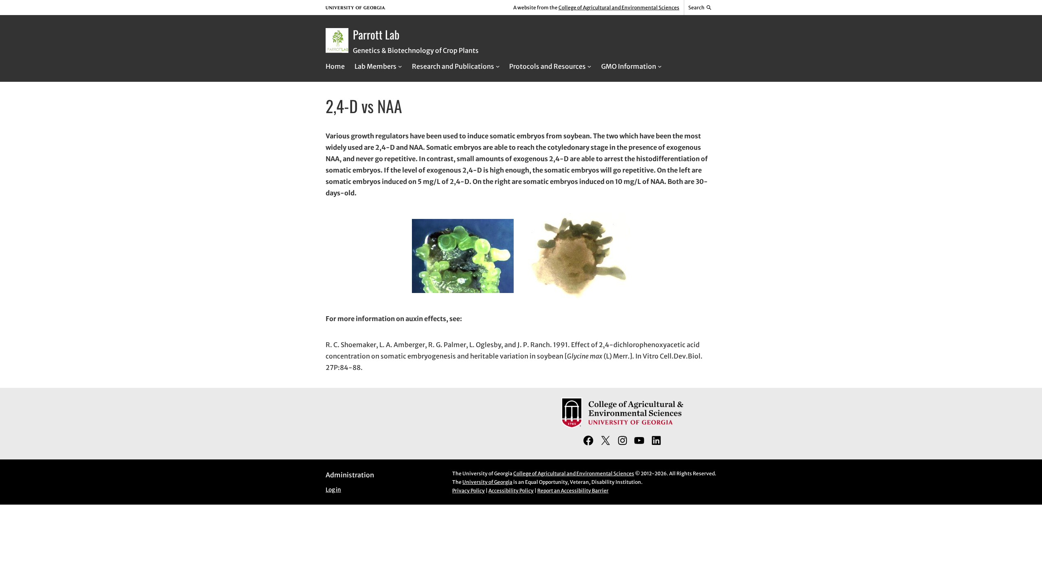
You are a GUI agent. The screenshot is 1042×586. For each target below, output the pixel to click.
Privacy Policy (468, 491)
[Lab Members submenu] (400, 66)
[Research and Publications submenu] (498, 66)
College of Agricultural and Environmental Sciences (618, 7)
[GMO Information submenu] (660, 66)
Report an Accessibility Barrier (573, 491)
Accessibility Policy (511, 491)
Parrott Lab (376, 34)
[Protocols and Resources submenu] (589, 66)
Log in (333, 489)
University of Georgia (487, 482)
